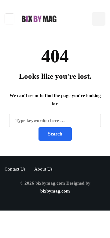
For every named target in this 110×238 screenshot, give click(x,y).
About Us (43, 169)
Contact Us (15, 169)
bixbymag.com (55, 191)
